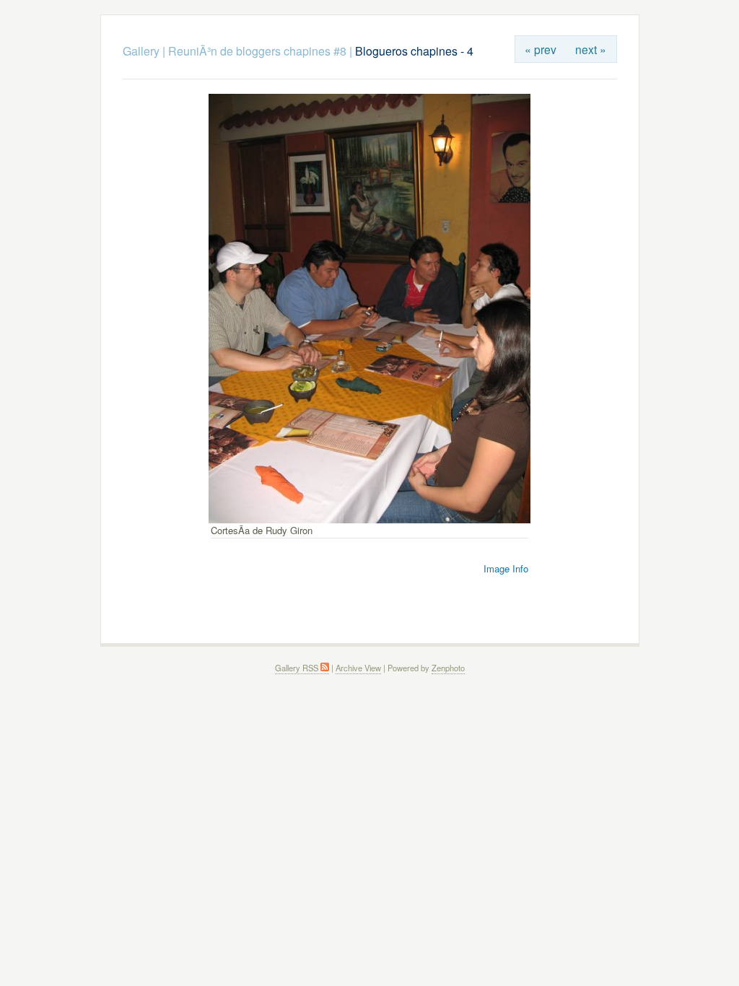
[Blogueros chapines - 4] (369, 519)
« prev (540, 49)
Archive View (358, 667)
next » (590, 49)
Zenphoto (448, 667)
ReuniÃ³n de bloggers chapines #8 (257, 51)
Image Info (506, 568)
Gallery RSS (297, 667)
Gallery (141, 51)
